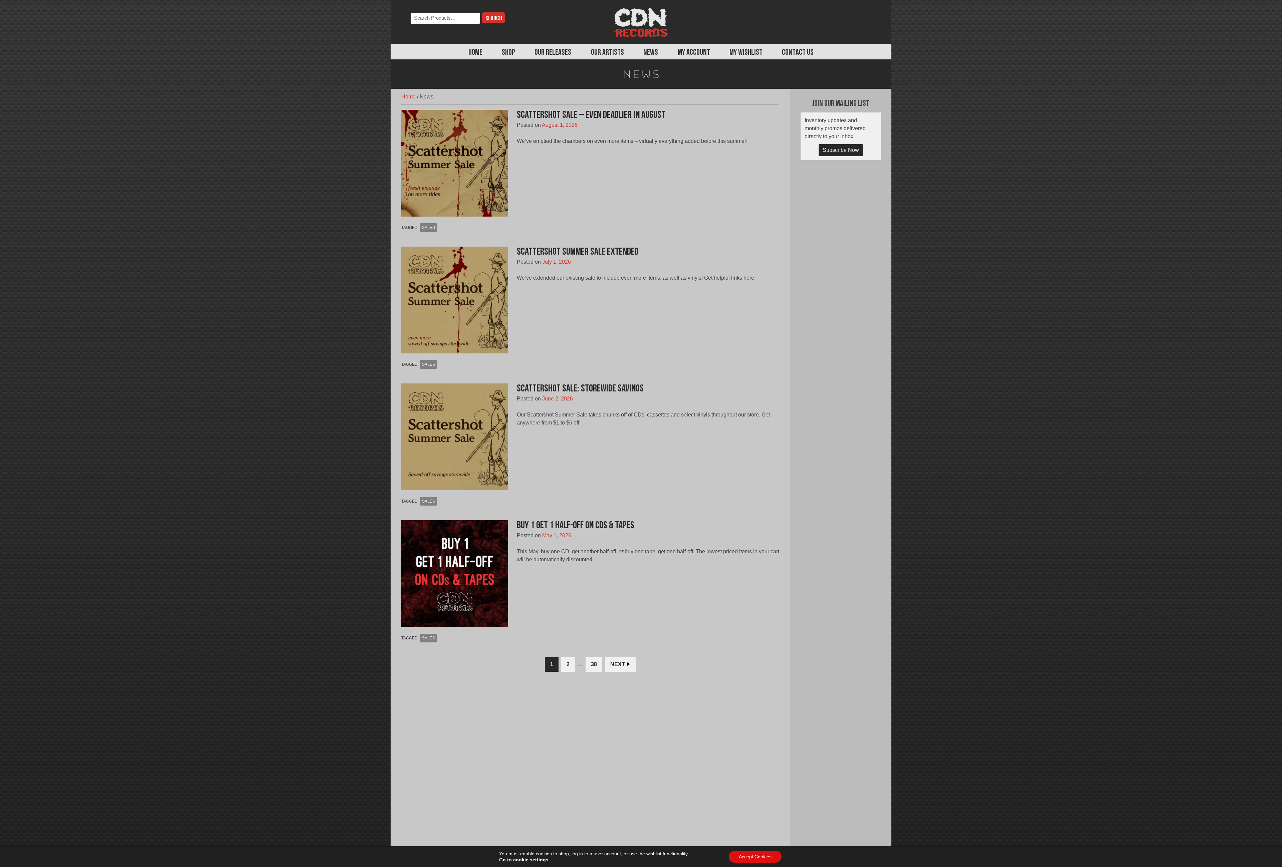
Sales (428, 227)
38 (594, 664)
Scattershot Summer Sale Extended (578, 252)
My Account (694, 53)
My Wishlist (746, 53)
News (650, 53)
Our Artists (607, 53)
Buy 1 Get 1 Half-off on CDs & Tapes (575, 526)
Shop (508, 53)
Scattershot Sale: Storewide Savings (580, 389)
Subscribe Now (841, 150)
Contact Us (798, 53)
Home (475, 53)
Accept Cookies (755, 856)
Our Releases (553, 53)
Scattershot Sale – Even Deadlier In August (591, 115)
